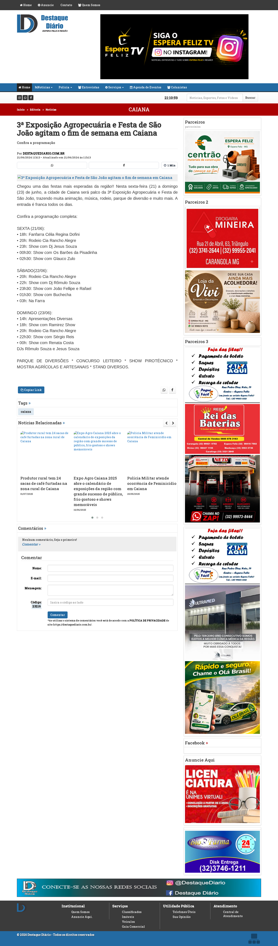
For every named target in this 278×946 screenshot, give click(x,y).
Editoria (35, 109)
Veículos (128, 922)
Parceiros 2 (196, 202)
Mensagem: (33, 588)
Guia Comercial (133, 926)
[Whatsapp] (25, 97)
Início (21, 109)
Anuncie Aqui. (82, 917)
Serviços (114, 87)
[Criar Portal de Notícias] (254, 938)
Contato (66, 5)
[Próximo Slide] (173, 423)
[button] (92, 518)
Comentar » (31, 544)
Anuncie (47, 5)
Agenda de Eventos (146, 87)
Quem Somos (90, 5)
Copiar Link (32, 390)
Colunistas (178, 87)
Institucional (73, 906)
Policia (64, 87)
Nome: (37, 568)
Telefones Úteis (184, 912)
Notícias (43, 87)
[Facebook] (30, 97)
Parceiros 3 (196, 341)
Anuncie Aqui (200, 760)
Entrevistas (90, 87)
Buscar (250, 98)
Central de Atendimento (233, 914)
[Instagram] (19, 97)
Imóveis (128, 917)
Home (27, 5)
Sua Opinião (181, 917)
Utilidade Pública (178, 906)
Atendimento (225, 906)
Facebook (196, 743)
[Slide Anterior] (166, 423)
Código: (36, 604)
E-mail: (36, 578)
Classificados (131, 912)
